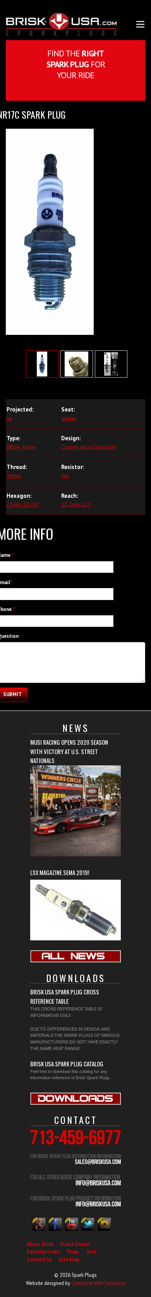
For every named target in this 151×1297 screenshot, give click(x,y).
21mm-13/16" (23, 504)
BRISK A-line (21, 446)
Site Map (69, 1259)
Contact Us (39, 1259)
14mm (14, 475)
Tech (91, 1251)
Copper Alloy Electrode (88, 446)
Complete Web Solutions (98, 1283)
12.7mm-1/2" (76, 504)
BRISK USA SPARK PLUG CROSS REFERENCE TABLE (64, 996)
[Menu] (140, 23)
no (9, 418)
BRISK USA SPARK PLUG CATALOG (66, 1063)
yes (65, 475)
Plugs (73, 1251)
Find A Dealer (75, 1244)
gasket (68, 418)
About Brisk (40, 1244)
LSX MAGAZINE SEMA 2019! (59, 872)
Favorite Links (43, 1251)
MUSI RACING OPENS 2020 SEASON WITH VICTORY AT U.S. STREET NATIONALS (69, 751)
